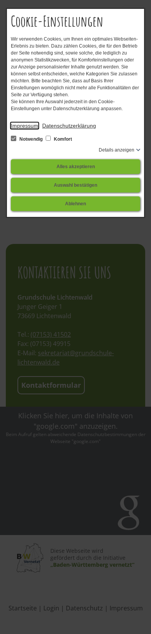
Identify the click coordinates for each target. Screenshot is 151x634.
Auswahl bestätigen (75, 185)
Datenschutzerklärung (69, 126)
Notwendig (31, 139)
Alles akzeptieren (76, 166)
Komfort (62, 139)
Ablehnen (75, 203)
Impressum (24, 126)
